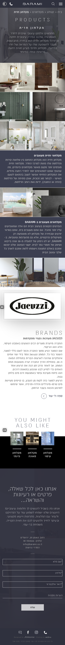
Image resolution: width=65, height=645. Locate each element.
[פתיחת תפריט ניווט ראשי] (59, 4)
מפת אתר (16, 641)
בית (60, 12)
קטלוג (50, 12)
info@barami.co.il (32, 544)
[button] (11, 3)
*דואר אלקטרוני (54, 584)
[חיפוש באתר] (53, 4)
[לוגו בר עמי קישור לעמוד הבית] (32, 4)
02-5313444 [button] (28, 541)
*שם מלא (58, 561)
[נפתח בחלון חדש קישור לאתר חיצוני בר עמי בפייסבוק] (28, 632)
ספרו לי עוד (55, 396)
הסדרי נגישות (32, 547)
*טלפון (58, 573)
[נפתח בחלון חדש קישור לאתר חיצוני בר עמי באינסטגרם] (36, 632)
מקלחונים (38, 12)
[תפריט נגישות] (5, 4)
